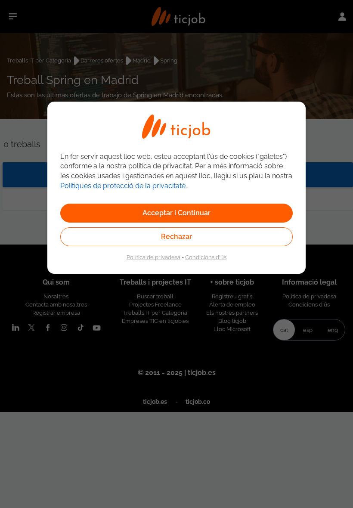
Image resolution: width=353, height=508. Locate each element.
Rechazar (176, 236)
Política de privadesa (153, 257)
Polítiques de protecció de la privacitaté (123, 186)
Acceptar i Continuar (176, 213)
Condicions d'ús (205, 257)
